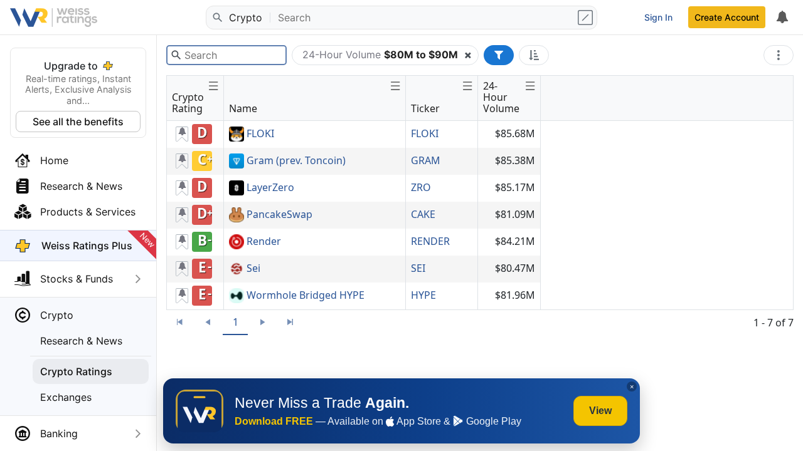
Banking (59, 433)
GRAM (425, 160)
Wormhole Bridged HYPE (305, 295)
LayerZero (270, 188)
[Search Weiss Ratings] (216, 17)
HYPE (423, 295)
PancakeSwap (279, 214)
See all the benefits (78, 121)
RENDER (430, 241)
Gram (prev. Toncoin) (296, 161)
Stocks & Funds (76, 279)
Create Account (726, 17)
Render (264, 241)
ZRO (421, 187)
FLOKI (260, 134)
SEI (418, 268)
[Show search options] (587, 17)
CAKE (423, 214)
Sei (253, 268)
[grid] (354, 215)
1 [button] (235, 322)
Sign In (658, 17)
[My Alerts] (781, 17)
